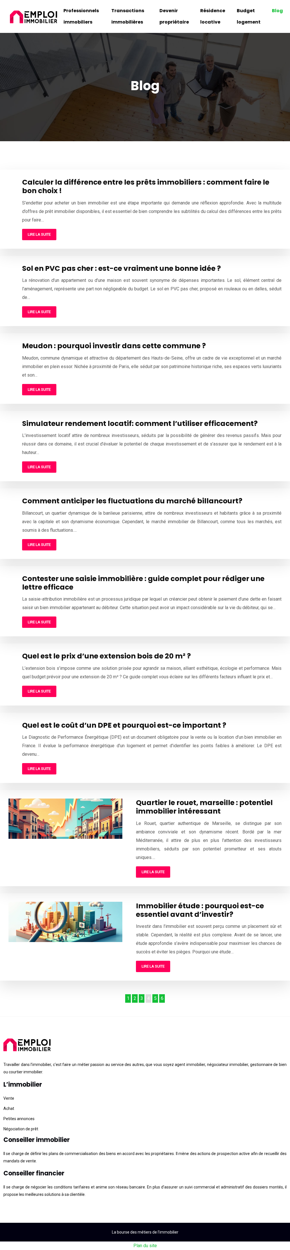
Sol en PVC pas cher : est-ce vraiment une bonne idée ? (121, 268)
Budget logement (249, 16)
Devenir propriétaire (174, 16)
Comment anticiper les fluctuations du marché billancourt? (132, 501)
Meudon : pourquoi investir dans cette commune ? (114, 346)
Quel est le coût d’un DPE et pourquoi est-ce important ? (124, 725)
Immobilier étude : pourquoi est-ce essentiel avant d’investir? (200, 910)
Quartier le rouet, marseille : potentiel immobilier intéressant (204, 807)
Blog (277, 10)
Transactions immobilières (127, 16)
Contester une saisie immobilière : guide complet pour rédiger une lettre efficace (143, 583)
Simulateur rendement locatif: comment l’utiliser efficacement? (140, 423)
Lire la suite (39, 234)
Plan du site (145, 1245)
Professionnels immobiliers (81, 16)
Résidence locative (212, 16)
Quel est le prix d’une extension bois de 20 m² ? (106, 656)
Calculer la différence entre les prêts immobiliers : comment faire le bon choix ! (145, 186)
